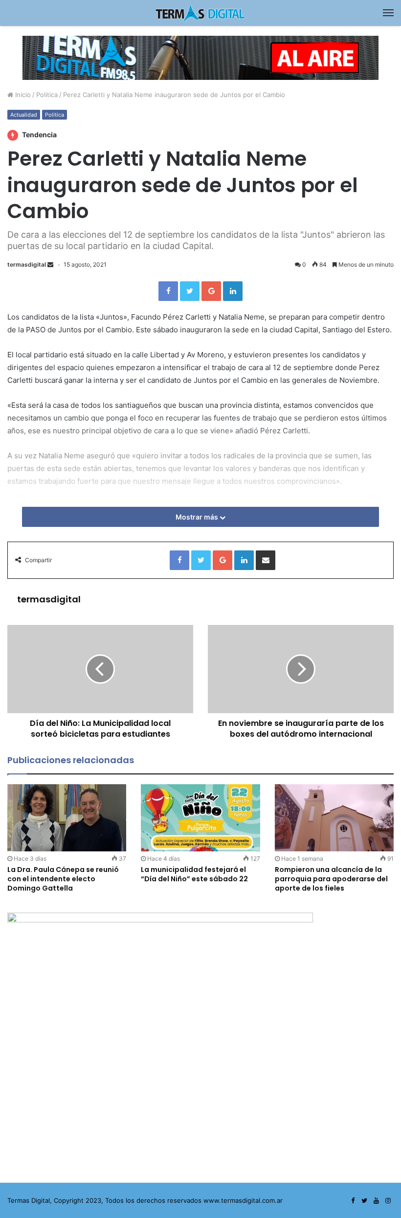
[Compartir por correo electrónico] (265, 560)
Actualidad (23, 114)
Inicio (22, 95)
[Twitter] (190, 291)
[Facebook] (168, 291)
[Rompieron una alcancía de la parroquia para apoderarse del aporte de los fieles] (334, 817)
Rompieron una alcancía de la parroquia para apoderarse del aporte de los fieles (331, 879)
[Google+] (211, 291)
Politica (47, 95)
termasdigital (26, 264)
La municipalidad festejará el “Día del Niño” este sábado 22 (194, 874)
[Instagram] (388, 1201)
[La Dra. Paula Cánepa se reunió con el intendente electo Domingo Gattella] (66, 817)
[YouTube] (376, 1201)
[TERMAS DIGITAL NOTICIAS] (200, 13)
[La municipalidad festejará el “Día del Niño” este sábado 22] (200, 817)
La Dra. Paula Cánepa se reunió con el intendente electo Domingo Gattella (63, 879)
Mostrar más (198, 517)
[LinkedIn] (233, 291)
